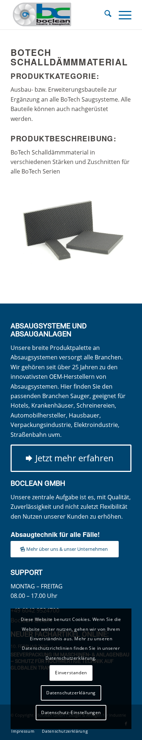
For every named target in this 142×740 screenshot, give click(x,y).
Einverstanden (71, 673)
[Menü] (121, 14)
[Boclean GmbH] (59, 14)
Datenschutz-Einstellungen (71, 712)
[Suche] (104, 14)
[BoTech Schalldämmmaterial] (71, 229)
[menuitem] (104, 14)
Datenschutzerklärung (71, 693)
